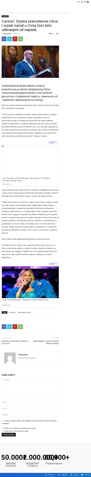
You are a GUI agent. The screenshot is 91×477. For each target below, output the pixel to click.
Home (4, 13)
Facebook (51, 475)
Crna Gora (12, 312)
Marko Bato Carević (24, 312)
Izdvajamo (11, 13)
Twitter (76, 475)
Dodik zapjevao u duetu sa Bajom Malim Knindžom (46, 342)
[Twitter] (84, 1)
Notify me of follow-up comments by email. (20, 428)
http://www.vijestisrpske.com (27, 358)
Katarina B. (8, 33)
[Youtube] (87, 1)
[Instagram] (81, 1)
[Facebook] (78, 1)
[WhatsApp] (20, 39)
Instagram (64, 475)
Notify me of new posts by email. (16, 431)
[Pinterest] (15, 39)
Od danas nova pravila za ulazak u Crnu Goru (15, 342)
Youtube (87, 475)
